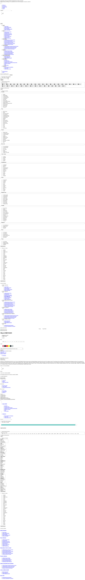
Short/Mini (5, 200)
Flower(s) (4, 170)
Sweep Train (5, 201)
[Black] (5, 346)
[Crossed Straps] (3, 453)
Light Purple (5, 262)
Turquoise (4, 255)
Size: (1, 339)
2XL (64, 86)
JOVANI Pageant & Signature (7, 559)
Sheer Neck (5, 217)
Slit (3, 142)
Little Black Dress (6, 115)
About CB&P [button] (4, 403)
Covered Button (5, 146)
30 (67, 84)
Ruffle (4, 173)
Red (4, 269)
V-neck (4, 220)
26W (23, 86)
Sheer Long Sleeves (6, 235)
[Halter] (2, 475)
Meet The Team (4, 385)
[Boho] (3, 445)
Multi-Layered (5, 137)
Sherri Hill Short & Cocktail (8, 304)
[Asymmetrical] (2, 471)
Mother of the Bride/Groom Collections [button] (8, 313)
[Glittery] (1, 457)
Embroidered (5, 168)
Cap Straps (5, 241)
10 (28, 84)
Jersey (4, 182)
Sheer (4, 150)
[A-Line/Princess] (2, 479)
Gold (4, 274)
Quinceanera (5, 105)
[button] (3, 25)
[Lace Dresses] (3, 446)
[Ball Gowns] (3, 444)
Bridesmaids (5, 95)
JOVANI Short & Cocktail (6, 550)
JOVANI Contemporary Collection (9, 326)
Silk (4, 188)
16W (80, 84)
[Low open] (3, 455)
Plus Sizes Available (6, 140)
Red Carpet (5, 106)
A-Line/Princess (5, 225)
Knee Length (5, 199)
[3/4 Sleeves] (3, 484)
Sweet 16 (4, 107)
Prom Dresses (5, 104)
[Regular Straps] (2, 488)
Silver (4, 278)
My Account (4, 390)
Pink (4, 264)
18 (43, 84)
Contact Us (4, 380)
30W (32, 86)
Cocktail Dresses (6, 97)
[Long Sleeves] (3, 485)
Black (4, 276)
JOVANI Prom (4, 540)
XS (45, 86)
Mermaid (4, 227)
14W (75, 84)
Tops (4, 126)
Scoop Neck (5, 216)
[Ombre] (1, 459)
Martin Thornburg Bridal (8, 289)
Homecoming (5, 102)
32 (70, 84)
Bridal (4, 94)
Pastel (4, 160)
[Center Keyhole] (3, 450)
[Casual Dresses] (4, 441)
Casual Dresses (5, 96)
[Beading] (2, 462)
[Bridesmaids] (4, 440)
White (4, 279)
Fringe (4, 171)
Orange (4, 270)
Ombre (4, 159)
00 (7, 84)
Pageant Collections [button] (5, 307)
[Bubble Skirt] (3, 448)
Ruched (4, 141)
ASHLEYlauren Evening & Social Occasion (11, 315)
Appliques (5, 164)
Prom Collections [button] (5, 291)
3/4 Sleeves (5, 233)
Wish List (3, 5)
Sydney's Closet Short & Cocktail (9, 305)
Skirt (4, 124)
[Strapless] (2, 490)
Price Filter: (4, 77)
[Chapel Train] (2, 472)
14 (36, 84)
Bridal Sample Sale (7, 320)
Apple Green (5, 251)
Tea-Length (5, 202)
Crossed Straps (5, 147)
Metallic (4, 157)
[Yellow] (9, 346)
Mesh (4, 184)
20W (9, 86)
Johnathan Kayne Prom (6, 541)
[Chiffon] (2, 466)
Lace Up (4, 148)
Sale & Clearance (7, 321)
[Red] (7, 346)
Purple (4, 260)
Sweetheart (5, 219)
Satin (4, 186)
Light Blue (5, 256)
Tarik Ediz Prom (6, 298)
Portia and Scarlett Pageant (8, 311)
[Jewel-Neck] (2, 477)
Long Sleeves (5, 234)
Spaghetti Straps (5, 243)
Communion (5, 98)
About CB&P (4, 386)
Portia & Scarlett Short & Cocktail (9, 303)
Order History (4, 391)
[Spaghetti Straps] (2, 489)
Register (3, 7)
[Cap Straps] (2, 487)
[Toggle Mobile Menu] (0, 400)
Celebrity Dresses (6, 133)
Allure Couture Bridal (7, 287)
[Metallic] (1, 458)
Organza (4, 185)
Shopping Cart (4, 6)
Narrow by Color (4, 248)
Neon (4, 158)
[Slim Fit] (2, 481)
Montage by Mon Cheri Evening (9, 318)
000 (4, 84)
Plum (4, 268)
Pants (4, 119)
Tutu (4, 127)
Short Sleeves (5, 236)
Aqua (4, 254)
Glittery (4, 156)
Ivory (4, 272)
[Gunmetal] (11, 346)
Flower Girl (5, 100)
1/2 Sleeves (5, 232)
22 (51, 84)
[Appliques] (2, 461)
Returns (3, 381)
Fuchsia (4, 266)
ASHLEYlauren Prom (7, 293)
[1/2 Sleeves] (3, 483)
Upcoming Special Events (6, 387)
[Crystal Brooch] (2, 464)
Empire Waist (5, 226)
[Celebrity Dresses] (3, 449)
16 (40, 84)
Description (4, 355)
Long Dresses (5, 117)
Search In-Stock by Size (5, 81)
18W (4, 86)
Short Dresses (5, 123)
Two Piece (5, 128)
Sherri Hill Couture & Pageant (9, 312)
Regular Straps (5, 242)
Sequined (4, 187)
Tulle (4, 190)
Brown (4, 275)
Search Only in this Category (6, 76)
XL (60, 86)
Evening (4, 99)
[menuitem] (43, 5)
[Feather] (2, 467)
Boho (4, 112)
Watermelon (5, 267)
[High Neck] (2, 476)
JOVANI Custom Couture (8, 310)
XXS (41, 86)
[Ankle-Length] (2, 470)
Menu (1, 23)
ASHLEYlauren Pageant (8, 309)
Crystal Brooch (5, 167)
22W (13, 86)
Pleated (4, 139)
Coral (4, 271)
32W (37, 86)
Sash (4, 174)
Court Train (5, 197)
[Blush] (3, 346)
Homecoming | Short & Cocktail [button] (7, 300)
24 (55, 84)
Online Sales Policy (3, 352)
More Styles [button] (4, 323)
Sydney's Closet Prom (7, 297)
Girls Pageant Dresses (6, 101)
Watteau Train (5, 203)
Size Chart (2, 351)
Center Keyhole (5, 134)
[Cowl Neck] (2, 474)
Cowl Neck (5, 208)
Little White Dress (6, 116)
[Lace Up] (3, 454)
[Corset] (3, 451)
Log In (3, 8)
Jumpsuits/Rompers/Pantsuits (8, 325)
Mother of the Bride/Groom (7, 103)
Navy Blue (5, 259)
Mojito (4, 250)
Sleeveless (5, 237)
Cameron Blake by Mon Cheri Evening (10, 316)
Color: (1, 343)
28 (63, 84)
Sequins (4, 175)
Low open (5, 149)
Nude (4, 273)
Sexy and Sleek (5, 121)
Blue (4, 258)
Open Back (5, 138)
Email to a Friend (3, 353)
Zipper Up (5, 151)
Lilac (4, 261)
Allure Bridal (6, 286)
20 (47, 84)
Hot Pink (4, 265)
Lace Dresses (5, 114)
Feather (4, 169)
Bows (4, 166)
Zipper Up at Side (6, 152)
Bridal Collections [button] (3, 530)
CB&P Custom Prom (7, 299)
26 (59, 84)
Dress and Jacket (6, 113)
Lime (4, 253)
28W (27, 86)
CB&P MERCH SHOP (8, 322)
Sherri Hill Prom (7, 296)
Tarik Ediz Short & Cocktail (8, 306)
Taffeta (4, 189)
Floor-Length (5, 198)
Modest (4, 118)
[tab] (43, 288)
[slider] (76, 425)
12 (32, 84)
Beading (4, 165)
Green (4, 252)
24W (18, 86)
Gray (4, 277)
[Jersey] (2, 468)
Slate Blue (5, 257)
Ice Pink (4, 263)
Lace (4, 172)
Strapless (4, 218)
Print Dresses (5, 120)
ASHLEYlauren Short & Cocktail (7, 549)
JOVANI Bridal (6, 288)
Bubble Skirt (5, 132)
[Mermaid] (2, 480)
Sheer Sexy (5, 122)
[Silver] (12, 346)
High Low (5, 136)
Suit (4, 125)
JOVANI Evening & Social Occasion (10, 317)
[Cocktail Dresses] (4, 442)
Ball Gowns (5, 111)
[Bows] (2, 463)
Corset (4, 135)
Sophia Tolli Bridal (7, 290)
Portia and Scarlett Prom (8, 295)
